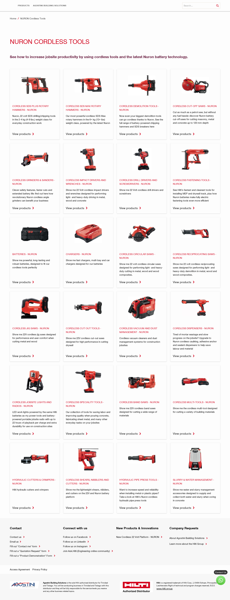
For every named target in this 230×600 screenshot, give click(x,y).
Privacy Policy (39, 569)
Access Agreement (20, 569)
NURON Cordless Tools (33, 18)
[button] (23, 5)
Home (13, 18)
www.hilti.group (164, 588)
